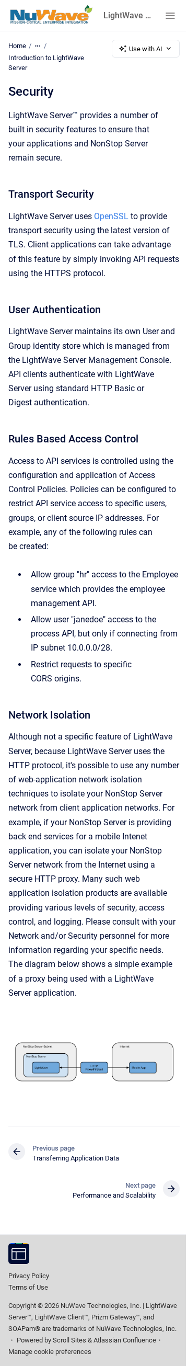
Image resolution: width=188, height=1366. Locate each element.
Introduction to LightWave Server (46, 63)
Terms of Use (28, 1287)
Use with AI (145, 49)
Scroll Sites (69, 1340)
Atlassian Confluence (124, 1340)
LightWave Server (127, 15)
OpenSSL (112, 216)
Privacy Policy (28, 1276)
